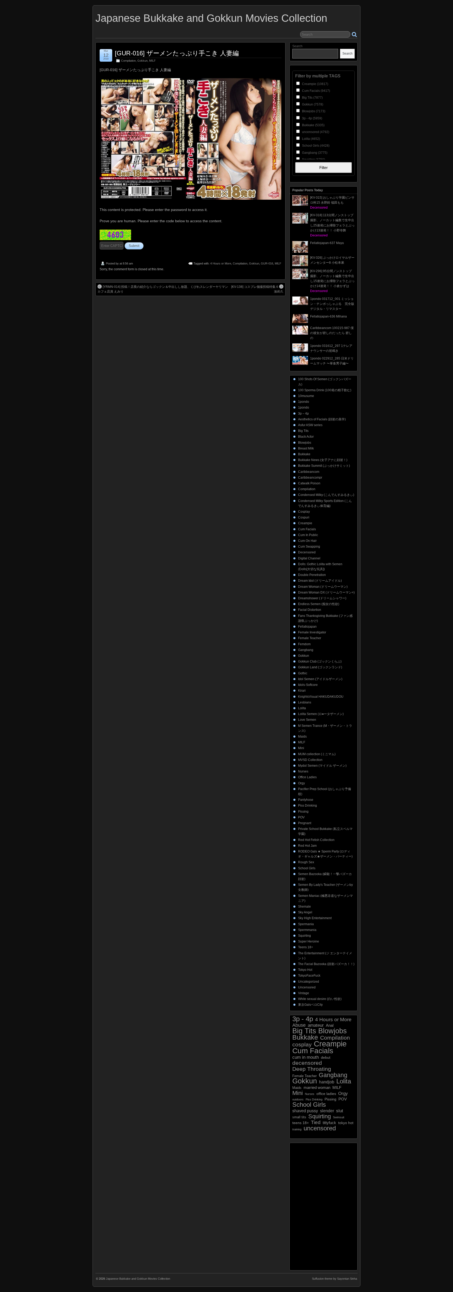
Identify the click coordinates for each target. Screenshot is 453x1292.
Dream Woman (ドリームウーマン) (323, 587)
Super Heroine (308, 941)
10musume (306, 396)
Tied (316, 1122)
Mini (301, 748)
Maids (302, 736)
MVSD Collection (310, 760)
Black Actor (306, 436)
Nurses (303, 771)
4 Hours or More (220, 263)
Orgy (301, 783)
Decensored (307, 552)
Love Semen (307, 720)
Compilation (128, 60)
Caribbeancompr (310, 477)
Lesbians (304, 702)
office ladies (326, 1094)
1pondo (303, 402)
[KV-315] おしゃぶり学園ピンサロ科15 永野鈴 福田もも (332, 202)
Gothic (302, 673)
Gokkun (142, 60)
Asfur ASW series (310, 425)
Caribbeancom (308, 472)
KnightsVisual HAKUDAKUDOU (320, 696)
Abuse (299, 1025)
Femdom (304, 644)
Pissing (303, 811)
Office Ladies (307, 777)
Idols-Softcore (308, 685)
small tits (299, 1117)
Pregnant (304, 823)
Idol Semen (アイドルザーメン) (320, 679)
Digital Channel (309, 558)
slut (339, 1110)
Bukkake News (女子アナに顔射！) (322, 460)
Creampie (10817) (314, 84)
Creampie (305, 523)
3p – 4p (303, 413)
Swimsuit (338, 1117)
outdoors (298, 1099)
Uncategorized (308, 981)
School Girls (306, 868)
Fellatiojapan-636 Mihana (328, 316)
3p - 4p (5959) (311, 118)
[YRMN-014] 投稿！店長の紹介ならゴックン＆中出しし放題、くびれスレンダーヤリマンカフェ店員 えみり (163, 289)
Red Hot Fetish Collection (316, 840)
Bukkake (304, 454)
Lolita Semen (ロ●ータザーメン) (321, 714)
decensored (307, 1062)
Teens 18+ (305, 947)
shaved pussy (305, 1111)
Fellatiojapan (307, 626)
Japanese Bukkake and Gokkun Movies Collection (211, 18)
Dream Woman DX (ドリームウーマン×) (326, 592)
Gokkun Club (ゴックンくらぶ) (320, 661)
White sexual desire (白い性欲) (320, 999)
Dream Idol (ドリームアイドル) (320, 581)
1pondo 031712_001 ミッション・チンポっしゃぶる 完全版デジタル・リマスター (332, 304)
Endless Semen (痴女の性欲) (318, 604)
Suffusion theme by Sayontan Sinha (334, 1278)
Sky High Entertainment (315, 918)
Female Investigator (312, 632)
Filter (323, 167)
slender (327, 1111)
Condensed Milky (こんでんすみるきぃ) (326, 495)
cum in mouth (305, 1057)
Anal (329, 1025)
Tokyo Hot (305, 970)
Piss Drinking (307, 805)
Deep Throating (311, 1068)
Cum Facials (307, 529)
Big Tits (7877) (312, 97)
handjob (326, 1081)
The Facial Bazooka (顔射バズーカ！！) (326, 964)
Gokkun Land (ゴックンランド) (320, 667)
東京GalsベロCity (310, 1005)
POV (301, 817)
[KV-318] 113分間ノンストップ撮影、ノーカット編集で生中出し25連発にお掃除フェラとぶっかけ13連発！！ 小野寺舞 (332, 225)
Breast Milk (306, 448)
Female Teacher (309, 638)
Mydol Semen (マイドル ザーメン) (322, 765)
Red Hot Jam (307, 846)
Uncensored (307, 987)
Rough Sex (306, 862)
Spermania (306, 924)
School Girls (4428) (315, 145)
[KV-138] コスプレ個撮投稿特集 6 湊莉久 (257, 289)
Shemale (304, 906)
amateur (316, 1025)
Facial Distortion (309, 610)
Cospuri (303, 517)
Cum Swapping (309, 546)
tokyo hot (345, 1123)
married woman (317, 1087)
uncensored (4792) (315, 132)
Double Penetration (312, 575)
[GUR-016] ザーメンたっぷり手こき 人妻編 (177, 53)
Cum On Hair (307, 541)
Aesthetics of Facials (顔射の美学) (322, 419)
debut (325, 1057)
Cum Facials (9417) (315, 91)
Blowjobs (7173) (313, 111)
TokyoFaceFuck (309, 975)
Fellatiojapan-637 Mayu (327, 243)
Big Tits (303, 431)
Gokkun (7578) (312, 104)
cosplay (302, 1044)
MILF (152, 60)
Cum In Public (308, 535)
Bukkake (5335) (313, 125)
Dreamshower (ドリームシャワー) (322, 598)
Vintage (303, 993)
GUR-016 (267, 263)
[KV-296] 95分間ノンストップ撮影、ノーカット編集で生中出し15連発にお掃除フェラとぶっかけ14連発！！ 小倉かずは (332, 281)
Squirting (304, 936)
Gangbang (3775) (314, 153)
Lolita (302, 708)
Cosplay (304, 511)
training (296, 1129)
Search (297, 46)
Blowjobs (304, 442)
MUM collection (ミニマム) (317, 754)
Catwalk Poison (309, 483)
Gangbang (305, 650)
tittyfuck (329, 1122)
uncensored (320, 1128)
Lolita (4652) (310, 139)
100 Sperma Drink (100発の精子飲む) (324, 390)
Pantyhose (305, 800)
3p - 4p (302, 1018)
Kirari (302, 690)
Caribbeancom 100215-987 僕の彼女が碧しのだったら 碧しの (332, 333)
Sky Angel (305, 912)
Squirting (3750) (313, 159)
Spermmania (307, 930)
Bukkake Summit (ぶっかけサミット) (324, 466)
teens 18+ (300, 1123)
